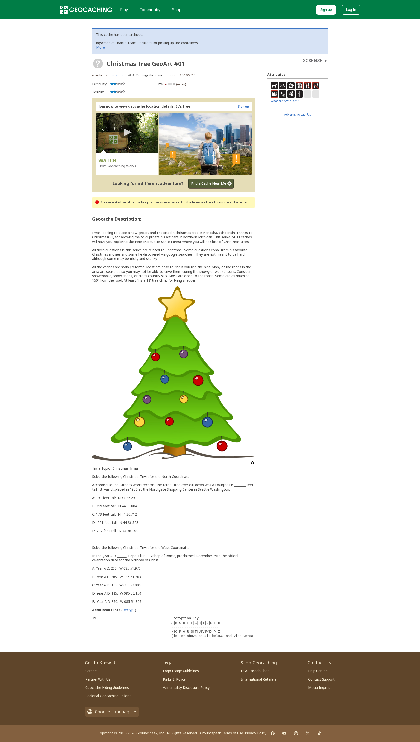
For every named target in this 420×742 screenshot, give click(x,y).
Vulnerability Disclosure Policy (186, 687)
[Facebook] (273, 733)
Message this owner (150, 75)
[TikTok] (319, 733)
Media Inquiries (320, 687)
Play (124, 9)
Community (150, 9)
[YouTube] (284, 733)
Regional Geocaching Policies (108, 695)
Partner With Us (97, 679)
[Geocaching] (86, 10)
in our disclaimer (235, 202)
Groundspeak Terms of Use (221, 733)
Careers (91, 670)
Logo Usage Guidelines (181, 670)
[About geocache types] (98, 63)
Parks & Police (174, 679)
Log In (351, 9)
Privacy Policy (255, 733)
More (100, 47)
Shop (176, 9)
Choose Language (113, 712)
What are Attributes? (285, 101)
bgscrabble (116, 75)
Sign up (326, 9)
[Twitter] (308, 733)
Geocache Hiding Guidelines (107, 687)
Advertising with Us (297, 114)
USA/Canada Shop (255, 670)
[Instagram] (296, 733)
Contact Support (321, 679)
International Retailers (259, 679)
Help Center (317, 670)
